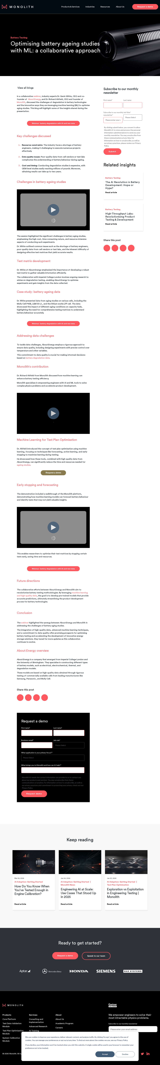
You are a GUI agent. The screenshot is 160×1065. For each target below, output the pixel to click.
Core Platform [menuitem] (9, 1019)
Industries (90, 7)
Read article (111, 192)
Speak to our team (96, 956)
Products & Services (70, 7)
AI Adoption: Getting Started (28, 882)
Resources (105, 7)
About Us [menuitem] (60, 1019)
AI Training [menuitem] (34, 1031)
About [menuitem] (59, 1015)
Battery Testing (19, 38)
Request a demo (65, 956)
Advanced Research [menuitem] (38, 1026)
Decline (125, 1054)
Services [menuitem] (33, 1015)
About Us (120, 7)
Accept (105, 1054)
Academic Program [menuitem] (64, 1023)
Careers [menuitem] (59, 1028)
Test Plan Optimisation (118, 885)
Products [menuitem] (6, 1015)
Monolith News (68, 885)
